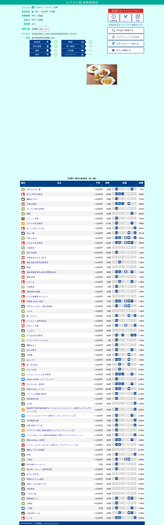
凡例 (56, 7)
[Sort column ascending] (25, 185)
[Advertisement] (65, 74)
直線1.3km (43, 29)
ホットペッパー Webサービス (131, 24)
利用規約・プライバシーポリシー (47, 523)
